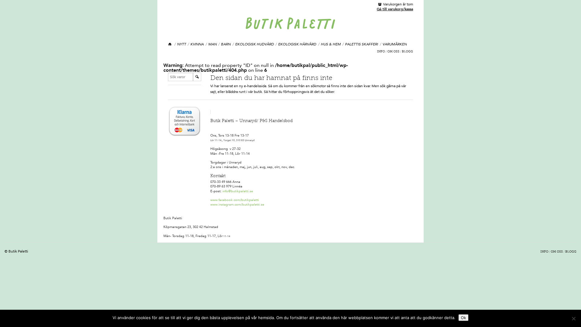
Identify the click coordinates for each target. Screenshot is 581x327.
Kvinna (197, 44)
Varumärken (394, 44)
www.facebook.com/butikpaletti (234, 200)
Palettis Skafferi (361, 44)
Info (381, 51)
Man (212, 44)
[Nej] (573, 318)
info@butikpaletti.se (237, 191)
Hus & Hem (331, 44)
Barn (226, 44)
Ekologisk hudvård (254, 44)
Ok (463, 317)
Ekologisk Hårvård (297, 44)
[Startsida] (170, 44)
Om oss (393, 51)
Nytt (181, 44)
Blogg (407, 51)
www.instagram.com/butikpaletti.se (237, 204)
